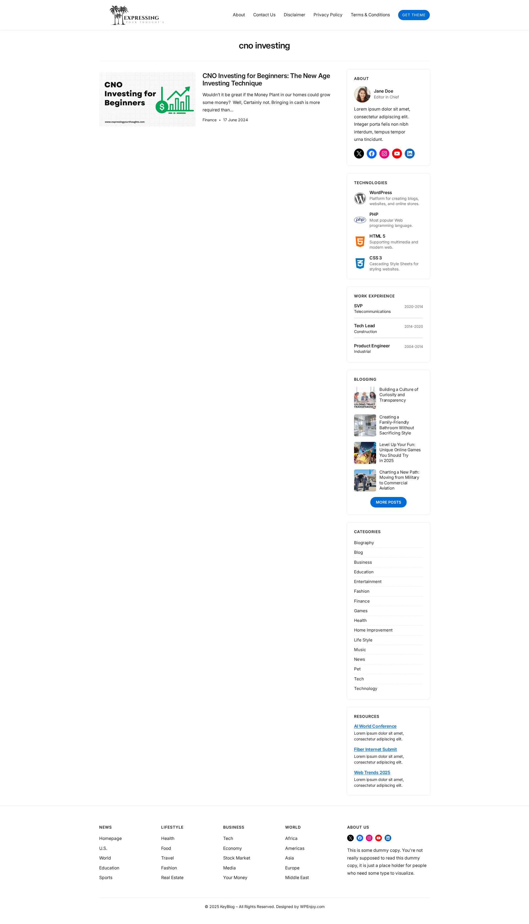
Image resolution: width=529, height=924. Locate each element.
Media (229, 868)
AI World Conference (375, 726)
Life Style (363, 640)
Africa (291, 838)
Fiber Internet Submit (375, 749)
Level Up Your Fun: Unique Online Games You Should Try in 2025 (400, 452)
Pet (357, 668)
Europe (292, 868)
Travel (167, 858)
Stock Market (236, 858)
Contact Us (264, 14)
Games (361, 610)
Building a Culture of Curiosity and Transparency (399, 395)
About (239, 14)
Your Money (235, 877)
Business (363, 562)
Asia (289, 858)
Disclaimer (294, 14)
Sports (105, 877)
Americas (294, 848)
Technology (365, 688)
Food (166, 848)
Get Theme (414, 15)
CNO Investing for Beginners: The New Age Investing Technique (266, 79)
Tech (359, 678)
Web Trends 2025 (372, 772)
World (105, 858)
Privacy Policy (328, 14)
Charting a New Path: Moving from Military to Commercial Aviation (399, 480)
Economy (232, 848)
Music (360, 649)
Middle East (297, 877)
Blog (358, 552)
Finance (210, 119)
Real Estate (172, 877)
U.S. (103, 848)
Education (364, 571)
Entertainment (368, 581)
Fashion (361, 591)
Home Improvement (373, 630)
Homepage (110, 838)
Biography (364, 542)
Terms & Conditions (370, 14)
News (359, 659)
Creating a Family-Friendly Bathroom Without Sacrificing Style (396, 425)
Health (360, 620)
